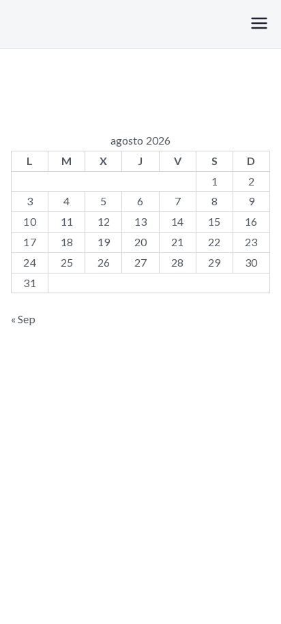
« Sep (23, 318)
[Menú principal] (259, 24)
